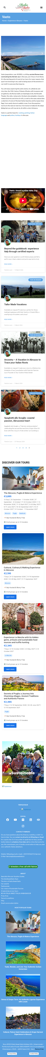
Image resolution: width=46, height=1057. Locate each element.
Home (4, 21)
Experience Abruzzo (15, 21)
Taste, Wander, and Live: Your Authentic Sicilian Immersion (23, 968)
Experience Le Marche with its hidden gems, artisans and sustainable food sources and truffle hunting (21, 639)
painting (27, 113)
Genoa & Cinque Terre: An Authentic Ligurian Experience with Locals (23, 1000)
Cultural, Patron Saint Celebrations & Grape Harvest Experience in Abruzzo (23, 1033)
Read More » (8, 264)
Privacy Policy (12, 1053)
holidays (18, 115)
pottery (12, 115)
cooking (21, 113)
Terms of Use (39, 1049)
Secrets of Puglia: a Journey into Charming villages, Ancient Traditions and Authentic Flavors (21, 696)
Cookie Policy (34, 1053)
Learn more (10, 527)
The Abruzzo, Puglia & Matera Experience (23, 493)
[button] (4, 7)
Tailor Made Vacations (15, 304)
